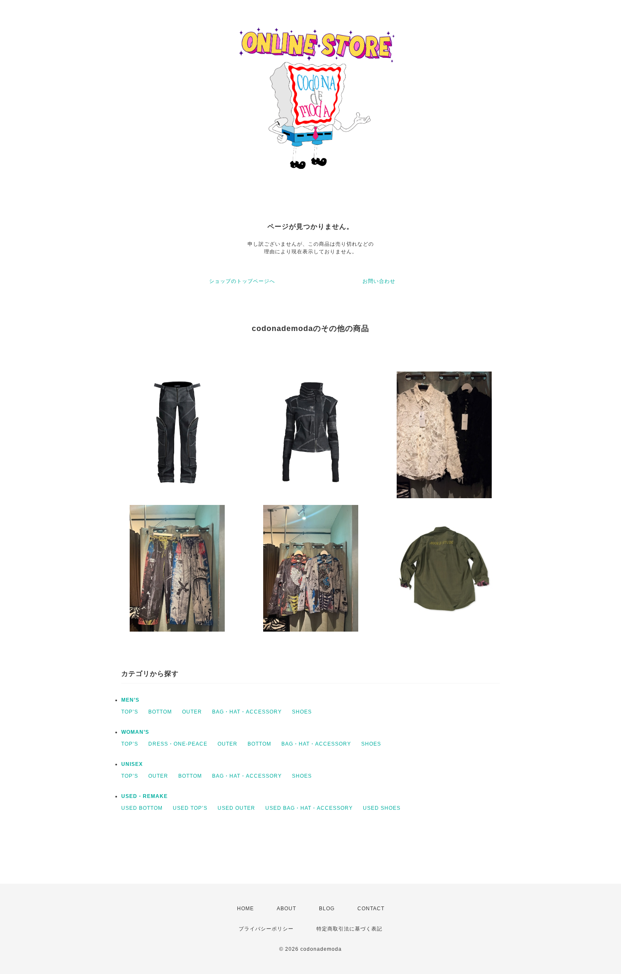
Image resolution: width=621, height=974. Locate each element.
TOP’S (129, 712)
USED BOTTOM (142, 808)
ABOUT (286, 909)
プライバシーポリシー (266, 929)
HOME (245, 909)
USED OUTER (236, 808)
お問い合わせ (378, 281)
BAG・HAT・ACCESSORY (247, 712)
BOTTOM (160, 712)
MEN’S (130, 700)
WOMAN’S (135, 732)
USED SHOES (381, 808)
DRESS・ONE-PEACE (177, 744)
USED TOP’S (190, 808)
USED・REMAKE (144, 796)
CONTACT (370, 909)
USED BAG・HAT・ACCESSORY (309, 808)
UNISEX (132, 764)
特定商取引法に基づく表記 (349, 929)
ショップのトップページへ (242, 281)
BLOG (327, 909)
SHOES (302, 712)
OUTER (192, 712)
